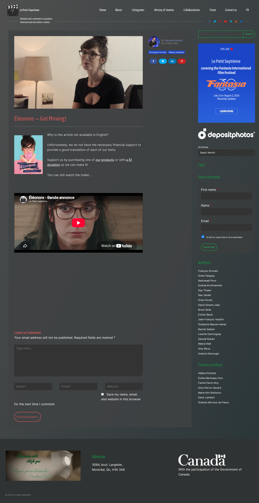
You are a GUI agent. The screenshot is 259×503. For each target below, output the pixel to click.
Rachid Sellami (206, 329)
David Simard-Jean (209, 305)
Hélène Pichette (207, 373)
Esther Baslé (205, 314)
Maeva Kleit (204, 343)
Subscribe (209, 247)
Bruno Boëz (204, 309)
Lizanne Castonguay (209, 334)
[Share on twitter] (163, 61)
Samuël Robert (206, 339)
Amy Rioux (204, 348)
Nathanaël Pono (207, 280)
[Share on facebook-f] (153, 61)
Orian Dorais (205, 300)
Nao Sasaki (204, 295)
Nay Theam (204, 290)
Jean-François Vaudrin (211, 319)
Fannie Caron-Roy (208, 382)
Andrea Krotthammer (210, 285)
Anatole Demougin (208, 353)
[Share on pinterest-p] (182, 61)
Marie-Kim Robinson (209, 392)
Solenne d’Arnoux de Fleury (213, 402)
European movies (157, 52)
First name (209, 189)
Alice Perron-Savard (209, 387)
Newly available (176, 52)
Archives (203, 147)
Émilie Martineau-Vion (210, 378)
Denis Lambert (206, 397)
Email (206, 221)
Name (206, 205)
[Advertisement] (78, 285)
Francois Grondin (174, 40)
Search (249, 33)
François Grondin (208, 271)
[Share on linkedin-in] (172, 61)
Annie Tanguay (206, 275)
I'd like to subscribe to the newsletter (224, 237)
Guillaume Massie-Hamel (212, 324)
